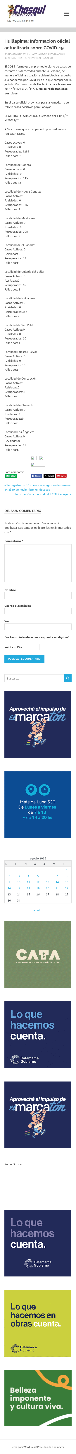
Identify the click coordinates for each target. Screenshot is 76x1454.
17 (18, 888)
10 (18, 882)
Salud (49, 57)
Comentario (13, 541)
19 (38, 888)
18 (28, 888)
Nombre (10, 590)
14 (57, 882)
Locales (21, 57)
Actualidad (39, 54)
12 (38, 882)
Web (7, 621)
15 (66, 882)
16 (9, 888)
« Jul (37, 910)
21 (57, 888)
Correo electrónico (17, 606)
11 (28, 882)
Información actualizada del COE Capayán (42, 494)
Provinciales (35, 57)
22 (66, 888)
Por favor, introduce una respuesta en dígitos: (36, 637)
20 (47, 888)
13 (47, 882)
